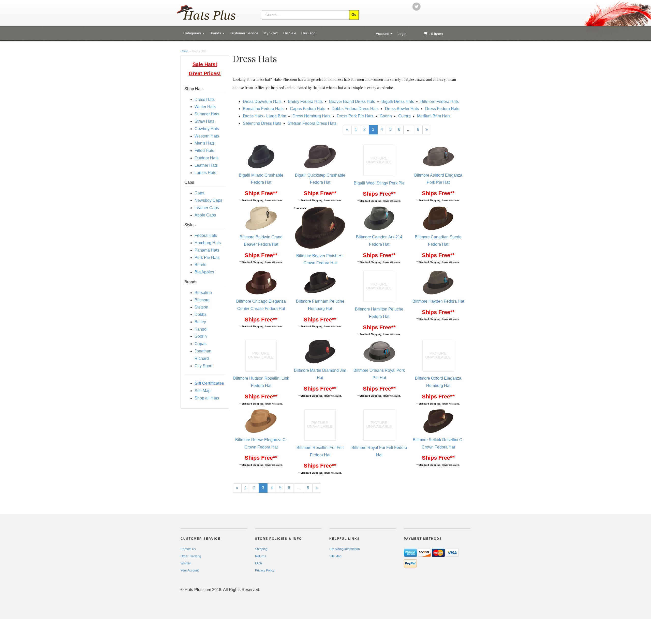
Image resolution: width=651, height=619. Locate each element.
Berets (200, 264)
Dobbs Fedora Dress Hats (355, 108)
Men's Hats (205, 143)
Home (185, 51)
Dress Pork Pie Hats (355, 116)
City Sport (203, 366)
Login (401, 34)
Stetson (201, 307)
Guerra (404, 116)
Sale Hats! (205, 64)
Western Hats (207, 136)
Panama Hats (207, 250)
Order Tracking (191, 556)
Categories (192, 33)
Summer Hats (207, 114)
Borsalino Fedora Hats (263, 108)
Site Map (203, 391)
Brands (216, 33)
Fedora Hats (206, 235)
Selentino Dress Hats (262, 123)
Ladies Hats (205, 173)
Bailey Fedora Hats (305, 101)
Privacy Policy (264, 570)
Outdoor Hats (206, 158)
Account (383, 34)
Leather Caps (207, 208)
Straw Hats (204, 121)
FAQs (258, 563)
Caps (199, 193)
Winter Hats (205, 106)
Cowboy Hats (207, 129)
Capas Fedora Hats (307, 108)
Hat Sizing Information (344, 549)
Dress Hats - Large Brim (264, 116)
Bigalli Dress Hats (397, 101)
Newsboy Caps (208, 200)
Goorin (201, 336)
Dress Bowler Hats (402, 108)
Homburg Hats (208, 243)
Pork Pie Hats (207, 257)
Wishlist (186, 563)
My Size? (270, 33)
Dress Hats (205, 99)
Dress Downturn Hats (262, 101)
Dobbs (200, 314)
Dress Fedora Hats (442, 108)
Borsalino (203, 292)
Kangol (201, 329)
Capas (200, 344)
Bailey (200, 322)
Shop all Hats (207, 398)
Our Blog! (309, 33)
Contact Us (188, 549)
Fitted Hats (204, 150)
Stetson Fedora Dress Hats (312, 123)
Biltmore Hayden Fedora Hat (438, 301)
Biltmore (202, 300)
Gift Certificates (209, 383)
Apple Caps (205, 215)
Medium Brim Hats (433, 116)
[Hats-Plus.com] (213, 13)
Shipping (261, 549)
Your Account (190, 570)
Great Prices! (205, 73)
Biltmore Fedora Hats (439, 101)
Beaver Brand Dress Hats (352, 101)
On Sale (289, 33)
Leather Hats (206, 165)
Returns (260, 556)
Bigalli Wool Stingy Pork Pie (379, 183)
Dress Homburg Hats (311, 116)
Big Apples (204, 272)
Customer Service (244, 33)
